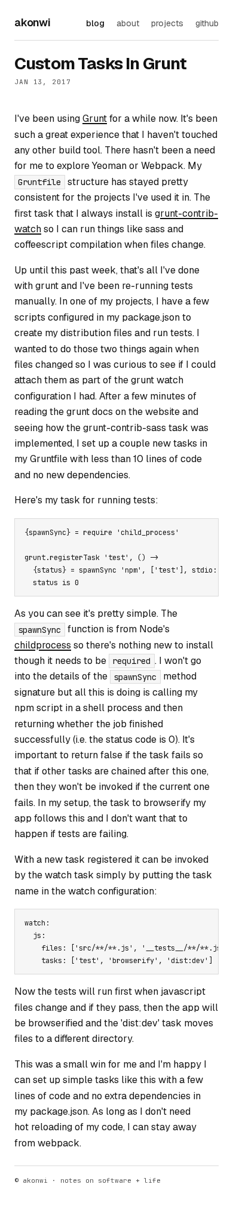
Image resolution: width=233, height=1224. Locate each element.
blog (95, 23)
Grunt (94, 118)
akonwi (32, 22)
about (127, 23)
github (207, 23)
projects (167, 23)
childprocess (42, 645)
